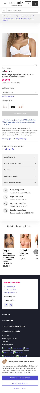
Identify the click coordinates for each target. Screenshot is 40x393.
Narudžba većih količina (12, 182)
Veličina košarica (8, 88)
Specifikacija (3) (10, 157)
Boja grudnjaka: (7, 100)
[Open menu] (5, 3)
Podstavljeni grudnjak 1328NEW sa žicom (24, 253)
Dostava (7, 170)
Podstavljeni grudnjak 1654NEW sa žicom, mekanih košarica (18, 19)
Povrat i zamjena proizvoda (13, 163)
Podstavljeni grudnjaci (27, 16)
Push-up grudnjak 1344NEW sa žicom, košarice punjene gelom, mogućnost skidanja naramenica (9, 256)
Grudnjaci (16, 16)
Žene (11, 16)
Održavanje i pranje (11, 176)
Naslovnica (5, 16)
